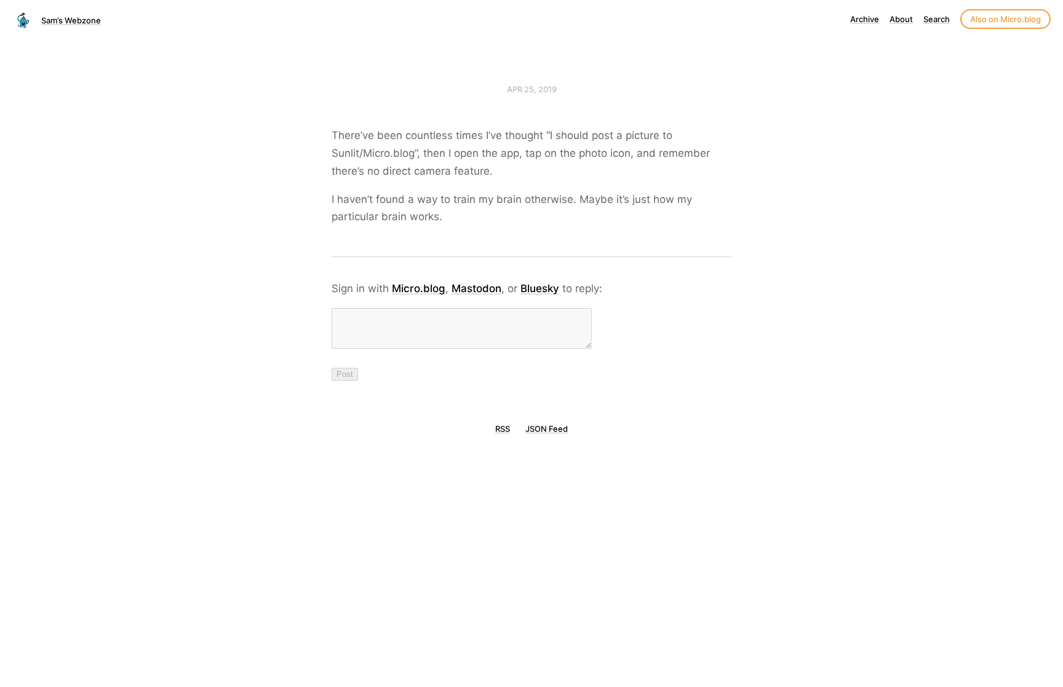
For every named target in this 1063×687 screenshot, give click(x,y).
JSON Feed (546, 429)
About (901, 19)
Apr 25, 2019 (532, 89)
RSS (502, 429)
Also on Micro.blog (1005, 19)
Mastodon (476, 288)
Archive (864, 19)
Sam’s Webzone (71, 20)
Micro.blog (418, 288)
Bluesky (539, 288)
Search (936, 19)
